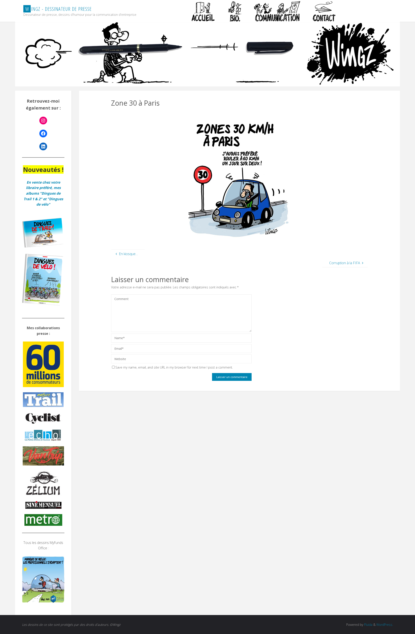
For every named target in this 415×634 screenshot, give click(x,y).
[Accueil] (203, 11)
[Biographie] (235, 11)
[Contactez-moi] (324, 11)
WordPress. (384, 625)
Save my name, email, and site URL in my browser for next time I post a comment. (174, 367)
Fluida (367, 625)
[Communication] (277, 11)
